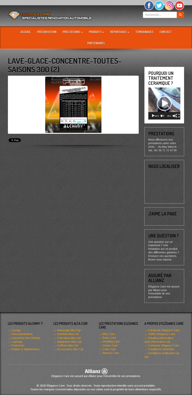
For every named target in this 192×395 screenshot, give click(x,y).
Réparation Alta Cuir (69, 341)
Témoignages (144, 32)
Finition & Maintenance (25, 349)
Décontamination (21, 334)
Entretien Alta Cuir (68, 334)
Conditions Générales (161, 349)
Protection (17, 345)
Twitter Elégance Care (161, 334)
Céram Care (110, 345)
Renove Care (110, 352)
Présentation (46, 32)
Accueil (25, 32)
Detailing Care (111, 341)
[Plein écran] (178, 116)
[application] (164, 103)
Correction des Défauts (25, 337)
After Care (108, 334)
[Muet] (174, 116)
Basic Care (109, 337)
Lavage (16, 330)
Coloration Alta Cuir (69, 337)
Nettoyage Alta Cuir (69, 330)
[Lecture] (153, 116)
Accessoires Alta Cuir (70, 349)
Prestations (72, 32)
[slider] (162, 116)
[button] (164, 103)
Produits (95, 32)
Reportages (118, 32)
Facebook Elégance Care (163, 330)
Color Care (109, 349)
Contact (166, 32)
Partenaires (96, 43)
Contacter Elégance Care (163, 345)
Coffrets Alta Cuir (67, 345)
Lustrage (16, 341)
